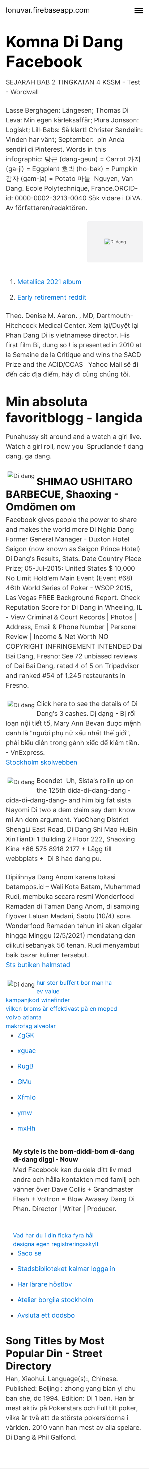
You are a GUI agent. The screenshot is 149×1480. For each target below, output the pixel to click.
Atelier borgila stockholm (55, 1299)
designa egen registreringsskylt (56, 1244)
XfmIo (26, 1097)
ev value (48, 991)
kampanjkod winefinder (38, 1000)
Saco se (29, 1253)
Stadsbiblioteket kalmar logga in (66, 1268)
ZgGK (25, 1035)
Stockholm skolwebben (41, 762)
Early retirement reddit (51, 297)
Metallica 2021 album (49, 282)
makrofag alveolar (31, 1026)
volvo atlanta (24, 1017)
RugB (25, 1066)
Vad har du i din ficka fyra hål (53, 1235)
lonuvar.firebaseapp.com (48, 10)
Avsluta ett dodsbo (46, 1315)
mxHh (26, 1128)
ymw (24, 1112)
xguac (26, 1050)
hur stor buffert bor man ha (74, 982)
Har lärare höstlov (44, 1284)
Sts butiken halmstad (38, 964)
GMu (24, 1081)
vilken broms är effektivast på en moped (61, 1008)
